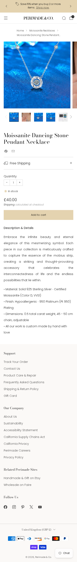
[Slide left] (6, 117)
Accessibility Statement (21, 430)
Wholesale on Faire (17, 485)
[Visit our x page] (31, 507)
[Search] (64, 18)
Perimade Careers (17, 450)
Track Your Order (16, 362)
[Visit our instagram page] (14, 507)
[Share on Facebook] (6, 151)
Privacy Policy (13, 457)
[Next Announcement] (70, 6)
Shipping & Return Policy (21, 389)
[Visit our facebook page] (5, 507)
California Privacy (16, 444)
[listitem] (38, 6)
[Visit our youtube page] (40, 507)
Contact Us (12, 369)
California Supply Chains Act (24, 437)
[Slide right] (70, 117)
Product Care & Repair (20, 375)
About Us (10, 417)
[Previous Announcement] (6, 6)
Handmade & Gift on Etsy (22, 478)
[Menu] (6, 18)
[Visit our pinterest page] (22, 507)
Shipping (9, 204)
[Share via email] (13, 151)
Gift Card (10, 396)
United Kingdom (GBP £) (36, 530)
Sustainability (13, 423)
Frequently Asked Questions (24, 382)
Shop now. (42, 7)
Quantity (10, 176)
